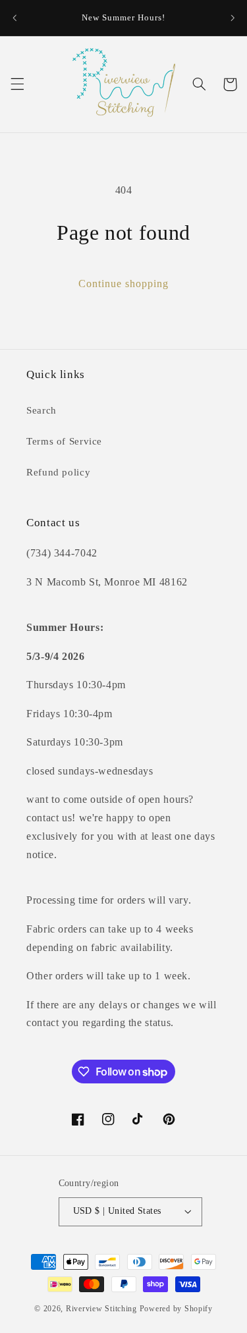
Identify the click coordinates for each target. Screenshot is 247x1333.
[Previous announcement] (14, 17)
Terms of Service (64, 441)
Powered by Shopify (176, 1309)
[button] (17, 84)
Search (41, 410)
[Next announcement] (232, 17)
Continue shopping (123, 283)
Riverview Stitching (101, 1309)
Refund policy (58, 472)
